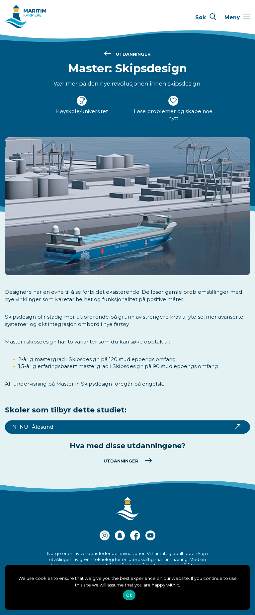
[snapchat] (120, 536)
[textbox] (127, 338)
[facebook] (135, 536)
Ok (129, 595)
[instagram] (105, 536)
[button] (205, 17)
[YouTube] (150, 536)
